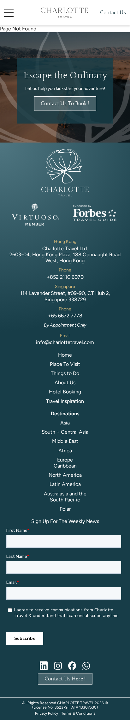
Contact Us (113, 13)
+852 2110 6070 (65, 277)
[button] (18, 13)
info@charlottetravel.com (65, 342)
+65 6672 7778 (65, 316)
